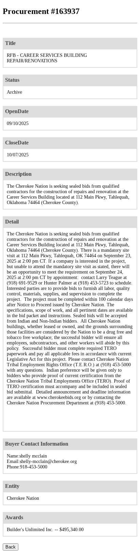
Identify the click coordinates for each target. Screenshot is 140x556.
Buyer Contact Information (36, 444)
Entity (12, 486)
